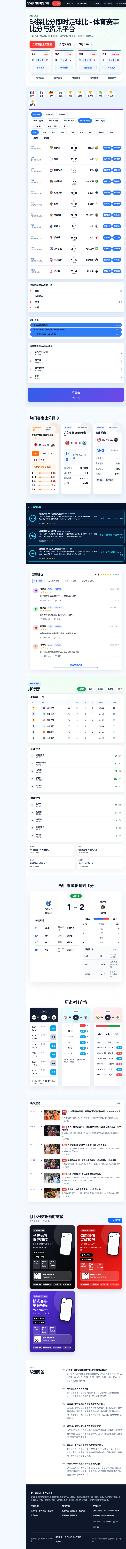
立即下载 (117, 1220)
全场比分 (36, 114)
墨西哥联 (73, 1515)
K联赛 (110, 689)
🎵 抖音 (96, 1527)
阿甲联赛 (65, 1515)
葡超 (91, 689)
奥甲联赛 (65, 1511)
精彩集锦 (117, 159)
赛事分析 (117, 170)
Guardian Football (111, 1511)
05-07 (38, 121)
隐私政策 (58, 1537)
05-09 (69, 121)
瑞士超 (100, 689)
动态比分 (49, 114)
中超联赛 (96, 1515)
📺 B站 (115, 1521)
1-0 (43, 460)
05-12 (37, 126)
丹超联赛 (73, 1511)
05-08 (53, 121)
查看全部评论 (76, 665)
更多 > (115, 949)
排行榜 (50, 1511)
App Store (40, 1252)
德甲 (120, 689)
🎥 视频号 (107, 1521)
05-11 (100, 121)
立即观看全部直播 (42, 44)
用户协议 (68, 1537)
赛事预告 (62, 114)
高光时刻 (117, 148)
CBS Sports (98, 1511)
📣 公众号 (97, 1522)
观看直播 (40, 67)
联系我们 (58, 1541)
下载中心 (34, 1515)
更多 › (119, 1103)
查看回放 (107, 148)
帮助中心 (34, 1511)
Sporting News (107, 1515)
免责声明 (77, 1537)
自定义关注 (65, 44)
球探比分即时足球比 (38, 3)
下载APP (84, 44)
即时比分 (42, 1511)
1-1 (35, 460)
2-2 (52, 453)
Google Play (39, 1257)
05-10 (85, 121)
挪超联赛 (82, 1511)
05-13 (53, 126)
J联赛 (81, 689)
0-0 (44, 453)
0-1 (35, 453)
